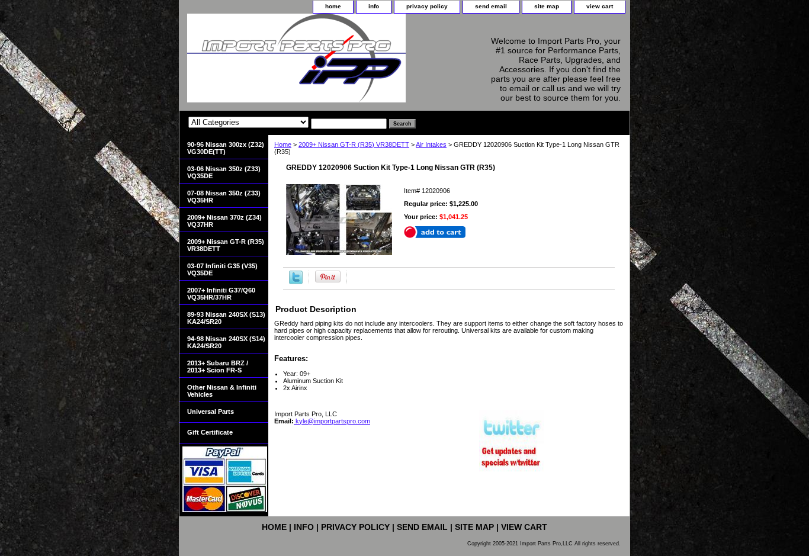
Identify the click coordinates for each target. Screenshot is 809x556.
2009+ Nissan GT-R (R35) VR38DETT (353, 144)
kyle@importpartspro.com (332, 421)
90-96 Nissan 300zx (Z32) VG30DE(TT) (225, 148)
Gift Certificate (210, 432)
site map (546, 6)
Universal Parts (210, 411)
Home (282, 144)
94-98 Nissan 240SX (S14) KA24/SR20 (226, 342)
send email (491, 6)
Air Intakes (431, 144)
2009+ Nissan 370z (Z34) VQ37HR (224, 221)
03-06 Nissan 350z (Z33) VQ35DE (224, 172)
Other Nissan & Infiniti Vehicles (221, 391)
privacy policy (427, 6)
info (373, 6)
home (333, 6)
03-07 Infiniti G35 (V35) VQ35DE (222, 269)
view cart (599, 6)
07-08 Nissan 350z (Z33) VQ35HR (224, 196)
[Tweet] (296, 281)
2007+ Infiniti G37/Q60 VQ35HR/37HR (221, 294)
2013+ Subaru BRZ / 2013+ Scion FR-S (217, 366)
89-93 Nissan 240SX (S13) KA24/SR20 (226, 318)
